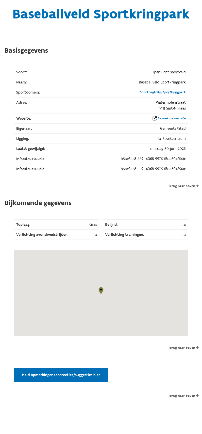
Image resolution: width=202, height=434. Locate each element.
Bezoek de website (172, 118)
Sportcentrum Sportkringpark (163, 92)
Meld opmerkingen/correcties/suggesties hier (61, 374)
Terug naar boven (181, 186)
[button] (101, 290)
